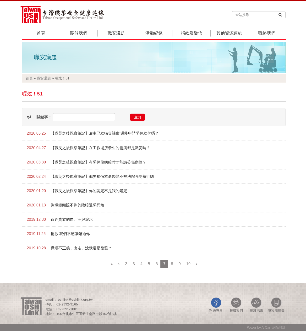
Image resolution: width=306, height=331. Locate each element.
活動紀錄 (154, 33)
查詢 (137, 117)
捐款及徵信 (191, 33)
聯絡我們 (266, 33)
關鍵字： (44, 117)
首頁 (41, 33)
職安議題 (116, 33)
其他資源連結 (229, 33)
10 (188, 264)
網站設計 (279, 327)
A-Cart (266, 327)
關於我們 (78, 33)
